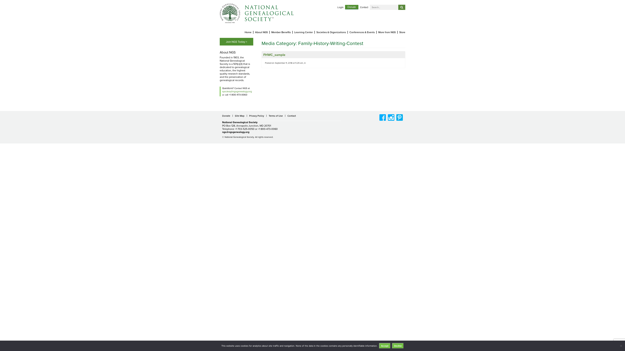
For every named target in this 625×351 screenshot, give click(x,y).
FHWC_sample (274, 55)
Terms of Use (276, 115)
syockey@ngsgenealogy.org (237, 91)
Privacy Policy (256, 115)
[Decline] (621, 345)
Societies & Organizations (331, 32)
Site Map (239, 115)
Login (340, 7)
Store (402, 32)
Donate (351, 7)
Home (248, 32)
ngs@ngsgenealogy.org (235, 132)
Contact (364, 7)
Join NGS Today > (236, 42)
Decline (398, 345)
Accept (385, 345)
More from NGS (387, 32)
